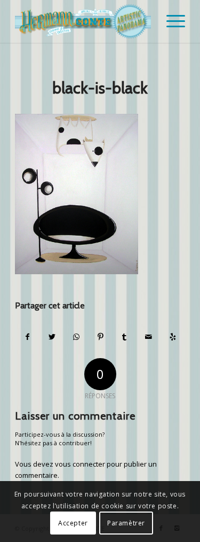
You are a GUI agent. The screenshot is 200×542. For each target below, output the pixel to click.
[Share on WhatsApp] (76, 337)
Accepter (73, 523)
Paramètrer (126, 523)
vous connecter (80, 464)
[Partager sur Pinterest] (100, 337)
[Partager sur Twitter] (51, 337)
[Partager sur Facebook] (27, 337)
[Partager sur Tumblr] (124, 337)
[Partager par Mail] (148, 337)
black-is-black (100, 88)
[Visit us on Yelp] (173, 337)
